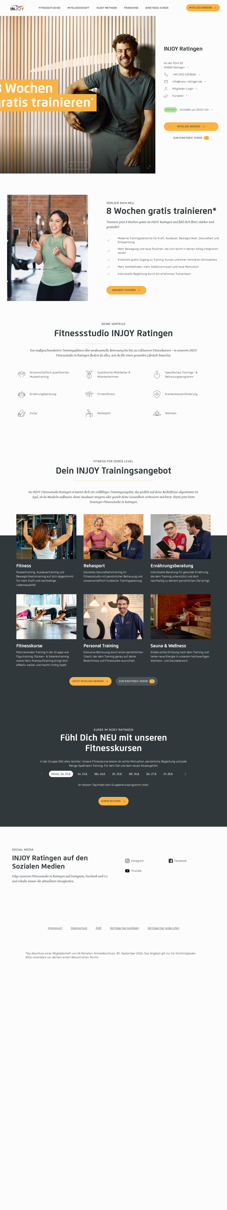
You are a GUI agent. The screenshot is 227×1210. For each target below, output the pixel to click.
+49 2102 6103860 (184, 74)
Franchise (131, 7)
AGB (98, 928)
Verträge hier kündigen (124, 928)
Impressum (55, 928)
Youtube (136, 870)
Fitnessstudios (49, 7)
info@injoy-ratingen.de (187, 81)
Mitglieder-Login (182, 88)
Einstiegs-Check (157, 7)
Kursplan (178, 95)
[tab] (61, 774)
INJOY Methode (106, 7)
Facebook (180, 860)
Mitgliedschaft (79, 7)
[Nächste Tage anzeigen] (185, 774)
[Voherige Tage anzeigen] (42, 774)
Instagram (137, 860)
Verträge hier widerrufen (163, 928)
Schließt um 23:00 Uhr (187, 109)
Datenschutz (79, 928)
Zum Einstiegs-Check (187, 137)
